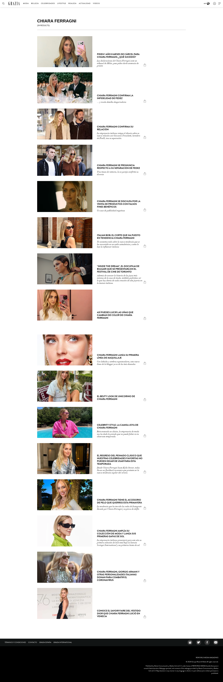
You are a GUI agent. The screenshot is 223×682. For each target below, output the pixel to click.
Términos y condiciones (15, 642)
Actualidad (85, 3)
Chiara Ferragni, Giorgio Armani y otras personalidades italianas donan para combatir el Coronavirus (118, 576)
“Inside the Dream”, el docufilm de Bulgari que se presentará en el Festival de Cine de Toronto (118, 269)
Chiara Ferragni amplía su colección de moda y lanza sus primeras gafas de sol (116, 533)
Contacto (32, 642)
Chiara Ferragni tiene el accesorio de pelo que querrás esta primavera (119, 501)
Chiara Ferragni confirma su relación (115, 128)
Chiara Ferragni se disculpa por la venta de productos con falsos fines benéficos (118, 204)
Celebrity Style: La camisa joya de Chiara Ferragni (117, 426)
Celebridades (48, 3)
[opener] (219, 3)
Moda (26, 3)
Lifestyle (61, 3)
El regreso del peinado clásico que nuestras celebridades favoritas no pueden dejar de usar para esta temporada (119, 460)
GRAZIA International (62, 642)
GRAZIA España (45, 642)
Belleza (35, 3)
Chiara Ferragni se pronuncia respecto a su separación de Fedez (118, 167)
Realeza (72, 3)
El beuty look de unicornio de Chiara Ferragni (116, 398)
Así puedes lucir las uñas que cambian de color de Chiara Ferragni (115, 315)
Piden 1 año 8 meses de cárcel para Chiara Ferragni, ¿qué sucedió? (118, 56)
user (214, 3)
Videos (96, 3)
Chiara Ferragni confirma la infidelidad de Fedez (115, 97)
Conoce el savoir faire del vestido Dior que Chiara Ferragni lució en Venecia (119, 613)
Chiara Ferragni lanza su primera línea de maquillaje (118, 356)
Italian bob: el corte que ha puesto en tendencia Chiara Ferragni (118, 237)
